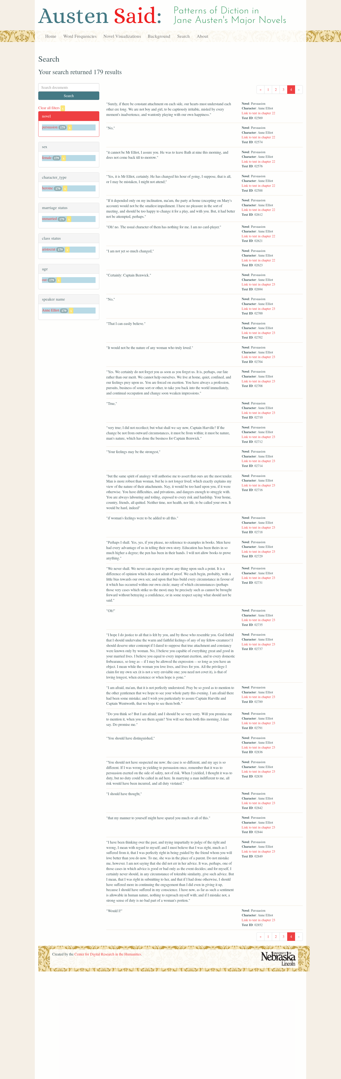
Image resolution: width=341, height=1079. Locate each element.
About (202, 36)
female (46, 157)
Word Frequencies (80, 36)
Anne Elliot (50, 310)
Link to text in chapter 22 (258, 113)
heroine (47, 187)
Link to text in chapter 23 (258, 284)
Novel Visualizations (122, 36)
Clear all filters (51, 107)
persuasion (50, 126)
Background (159, 36)
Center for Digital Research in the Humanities (107, 954)
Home (50, 36)
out (44, 279)
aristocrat (48, 249)
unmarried (49, 218)
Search (183, 36)
